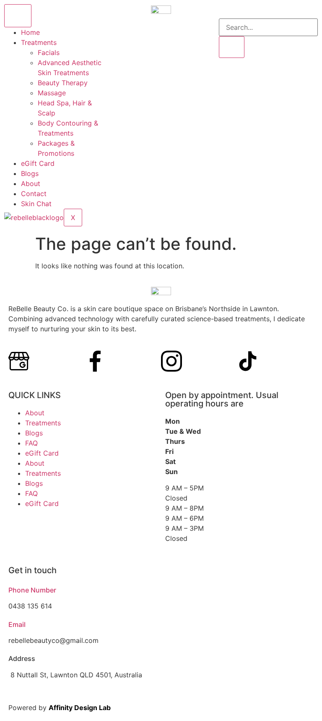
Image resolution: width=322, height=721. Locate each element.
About (30, 183)
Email (17, 624)
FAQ (31, 443)
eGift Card (38, 163)
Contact (34, 193)
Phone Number (32, 590)
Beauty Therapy (63, 83)
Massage (52, 93)
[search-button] (231, 47)
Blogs (30, 173)
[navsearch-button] (224, 13)
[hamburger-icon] (17, 15)
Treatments (39, 42)
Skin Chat (36, 203)
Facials (49, 52)
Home (30, 32)
